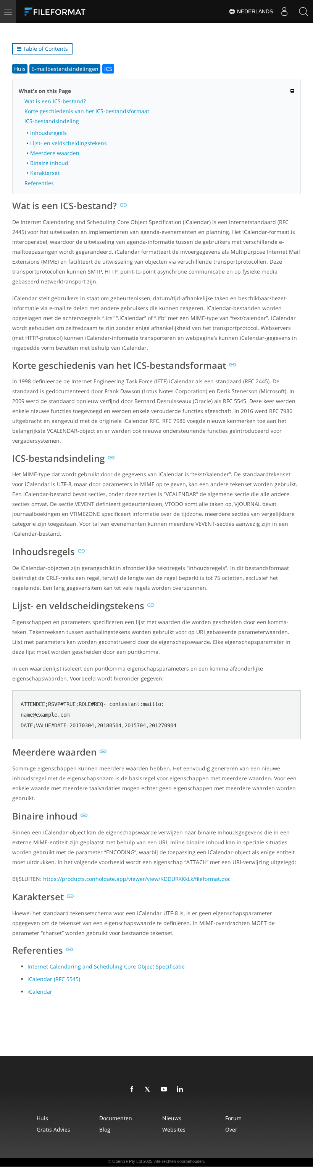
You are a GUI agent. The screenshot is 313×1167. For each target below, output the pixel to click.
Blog (104, 1129)
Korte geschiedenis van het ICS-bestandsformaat (86, 111)
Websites (174, 1129)
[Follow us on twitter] (149, 1090)
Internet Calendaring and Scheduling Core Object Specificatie (106, 966)
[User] (284, 11)
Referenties (39, 183)
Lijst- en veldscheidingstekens (68, 143)
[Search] (303, 11)
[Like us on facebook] (133, 1090)
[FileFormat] (73, 11)
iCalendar (39, 991)
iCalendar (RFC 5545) (53, 979)
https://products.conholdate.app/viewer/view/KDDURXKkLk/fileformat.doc (137, 878)
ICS (108, 68)
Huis (20, 68)
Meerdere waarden (54, 153)
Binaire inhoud (49, 162)
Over (231, 1129)
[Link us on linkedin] (181, 1090)
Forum (233, 1118)
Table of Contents (44, 48)
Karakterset (45, 172)
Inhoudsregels (48, 132)
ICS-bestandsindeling (51, 121)
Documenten (115, 1118)
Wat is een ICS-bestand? (55, 101)
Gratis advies (53, 1129)
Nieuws (171, 1118)
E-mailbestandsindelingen (64, 68)
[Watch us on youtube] (165, 1090)
